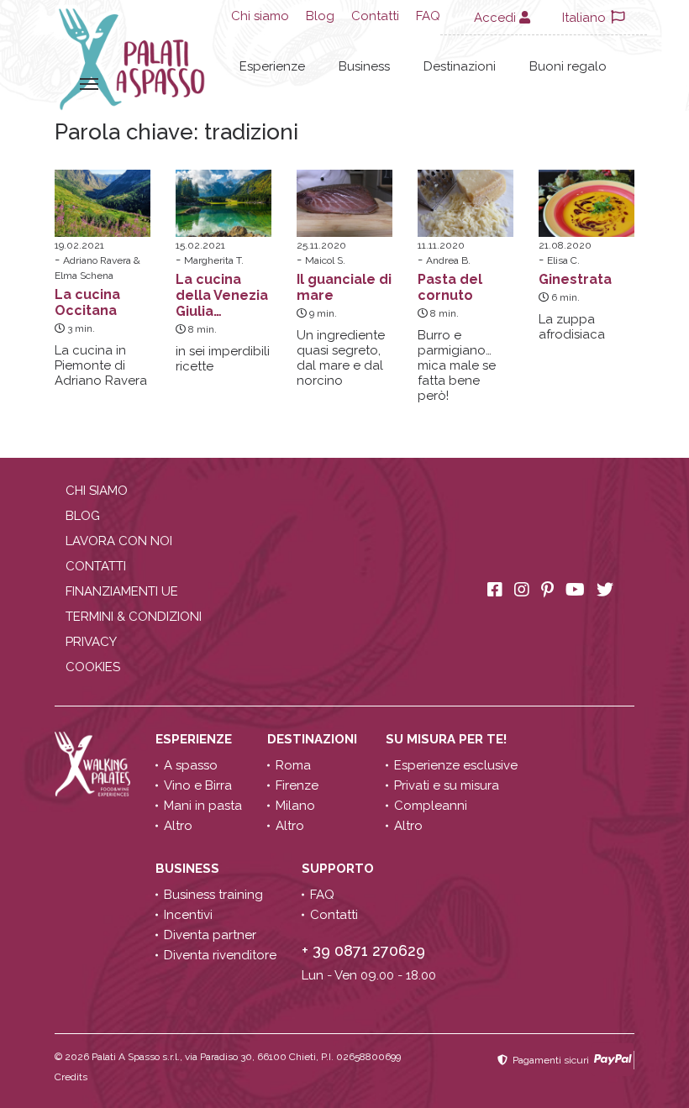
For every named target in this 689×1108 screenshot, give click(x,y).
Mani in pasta (203, 805)
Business (364, 66)
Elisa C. (563, 260)
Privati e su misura (446, 785)
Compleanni (430, 805)
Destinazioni (459, 66)
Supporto (339, 868)
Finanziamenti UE (122, 591)
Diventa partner (210, 935)
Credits (71, 1077)
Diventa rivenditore (220, 955)
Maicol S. (325, 260)
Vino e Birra (198, 785)
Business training (213, 894)
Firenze (297, 785)
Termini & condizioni (134, 616)
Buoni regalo (568, 66)
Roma (293, 765)
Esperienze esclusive (456, 765)
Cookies (93, 667)
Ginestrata (575, 279)
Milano (295, 805)
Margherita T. (214, 260)
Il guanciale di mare (344, 287)
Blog (320, 16)
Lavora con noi (119, 541)
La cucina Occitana (87, 302)
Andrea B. (448, 260)
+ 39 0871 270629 (363, 950)
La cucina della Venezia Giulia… (222, 295)
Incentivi (188, 914)
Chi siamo (260, 16)
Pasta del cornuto (450, 287)
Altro (178, 825)
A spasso (191, 765)
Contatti (375, 16)
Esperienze (272, 66)
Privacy (91, 641)
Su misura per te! (448, 739)
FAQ (428, 16)
